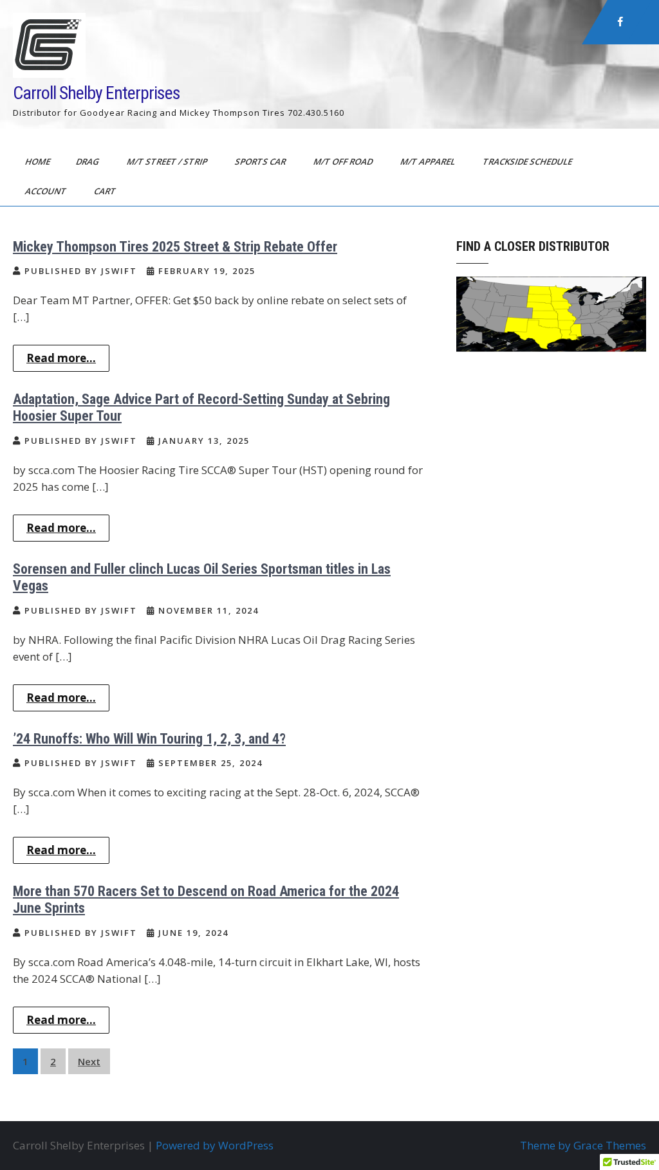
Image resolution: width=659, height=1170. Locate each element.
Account (47, 191)
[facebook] (620, 22)
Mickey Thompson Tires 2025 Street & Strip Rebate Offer (175, 247)
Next (89, 1061)
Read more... (61, 358)
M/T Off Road (344, 161)
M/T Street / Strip (167, 161)
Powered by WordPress (215, 1145)
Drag (88, 161)
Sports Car (261, 161)
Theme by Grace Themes (583, 1145)
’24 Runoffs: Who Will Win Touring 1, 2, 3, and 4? (149, 739)
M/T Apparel (428, 161)
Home (38, 161)
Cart (106, 191)
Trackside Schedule (528, 161)
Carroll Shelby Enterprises (96, 93)
